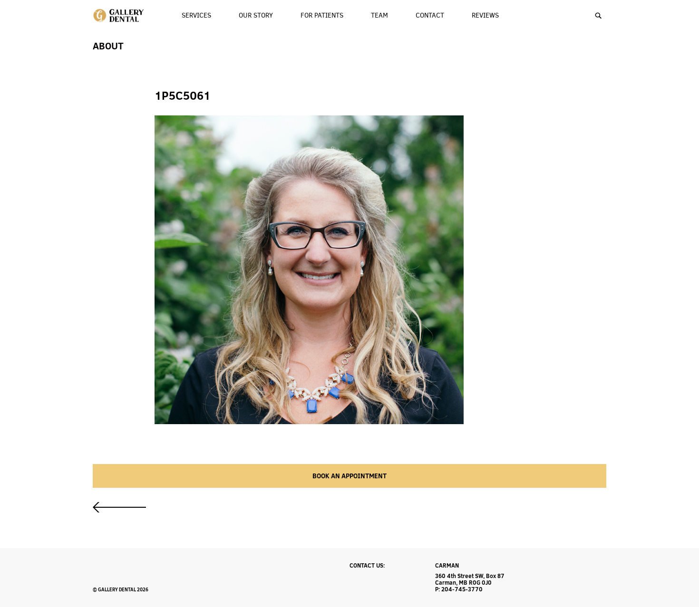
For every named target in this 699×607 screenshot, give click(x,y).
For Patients (322, 15)
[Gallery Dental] (119, 16)
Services (196, 15)
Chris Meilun (119, 507)
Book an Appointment (349, 476)
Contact (430, 15)
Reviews (485, 15)
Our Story (256, 15)
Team (379, 15)
